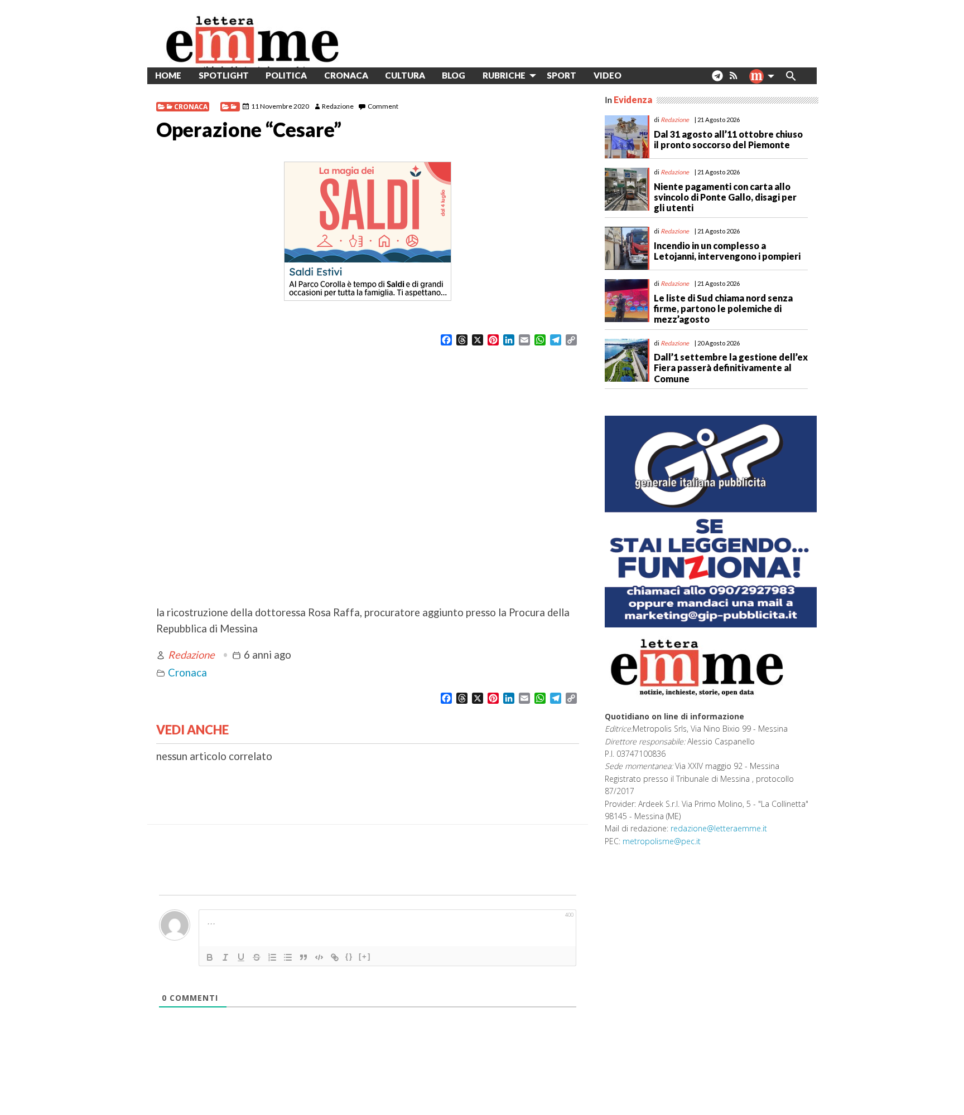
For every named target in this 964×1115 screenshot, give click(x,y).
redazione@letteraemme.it (719, 828)
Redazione (338, 106)
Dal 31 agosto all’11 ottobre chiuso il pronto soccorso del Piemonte (728, 139)
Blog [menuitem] (453, 75)
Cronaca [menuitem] (346, 75)
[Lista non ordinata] (288, 957)
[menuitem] (638, 75)
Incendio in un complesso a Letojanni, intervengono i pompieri (727, 250)
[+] (365, 956)
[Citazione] (303, 957)
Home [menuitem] (168, 75)
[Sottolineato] (241, 957)
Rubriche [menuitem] (504, 75)
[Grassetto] (210, 957)
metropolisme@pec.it (662, 841)
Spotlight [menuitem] (224, 75)
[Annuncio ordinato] (272, 957)
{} (349, 956)
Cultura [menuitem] (405, 75)
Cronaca (191, 106)
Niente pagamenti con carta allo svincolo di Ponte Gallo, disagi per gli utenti (725, 197)
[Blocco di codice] (319, 957)
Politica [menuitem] (286, 75)
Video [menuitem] (607, 75)
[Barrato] (256, 957)
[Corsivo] (225, 957)
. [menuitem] (717, 79)
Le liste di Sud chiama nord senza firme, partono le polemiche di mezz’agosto (723, 308)
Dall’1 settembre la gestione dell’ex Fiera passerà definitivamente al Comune (731, 367)
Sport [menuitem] (561, 75)
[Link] (335, 957)
